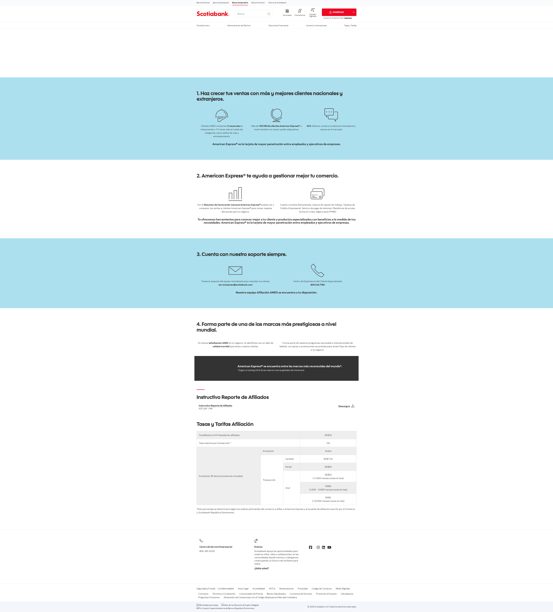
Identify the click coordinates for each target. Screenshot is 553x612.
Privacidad (303, 588)
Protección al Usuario (326, 593)
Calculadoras (347, 593)
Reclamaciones (286, 588)
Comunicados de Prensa (251, 593)
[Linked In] (323, 547)
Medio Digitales (343, 588)
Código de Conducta (322, 588)
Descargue (346, 406)
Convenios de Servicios (301, 593)
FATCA (272, 588)
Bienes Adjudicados (276, 593)
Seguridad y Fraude (206, 588)
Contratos (203, 593)
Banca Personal (203, 2)
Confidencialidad (226, 588)
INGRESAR (338, 12)
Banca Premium (258, 2)
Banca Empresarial (221, 2)
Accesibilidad (258, 588)
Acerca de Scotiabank (277, 2)
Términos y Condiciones (223, 593)
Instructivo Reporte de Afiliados (215, 405)
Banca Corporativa (240, 2)
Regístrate (348, 18)
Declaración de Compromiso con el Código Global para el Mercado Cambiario (260, 597)
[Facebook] (310, 547)
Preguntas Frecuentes (209, 597)
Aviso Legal (243, 588)
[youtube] (329, 547)
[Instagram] (318, 547)
